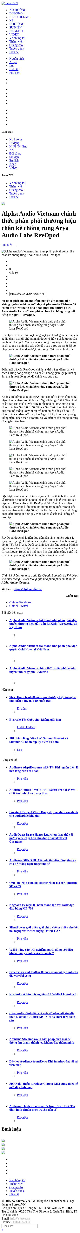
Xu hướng (15, 139)
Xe (11, 150)
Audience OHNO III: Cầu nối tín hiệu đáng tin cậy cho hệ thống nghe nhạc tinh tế (42, 862)
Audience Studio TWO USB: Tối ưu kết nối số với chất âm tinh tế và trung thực (42, 791)
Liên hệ (14, 52)
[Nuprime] (3, 1149)
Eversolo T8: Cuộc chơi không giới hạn (35, 719)
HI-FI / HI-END (19, 17)
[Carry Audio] (3, 1145)
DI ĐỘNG (16, 13)
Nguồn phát (16, 58)
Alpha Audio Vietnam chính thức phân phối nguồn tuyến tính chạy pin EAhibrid (42, 670)
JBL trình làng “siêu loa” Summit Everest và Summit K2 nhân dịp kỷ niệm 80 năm (38, 740)
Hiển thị (14, 69)
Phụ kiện (14, 72)
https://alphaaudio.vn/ (28, 589)
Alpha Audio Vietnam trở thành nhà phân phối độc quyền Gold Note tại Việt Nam (43, 647)
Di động (14, 143)
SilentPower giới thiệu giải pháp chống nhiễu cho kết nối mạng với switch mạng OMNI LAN (43, 929)
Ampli (13, 62)
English (14, 160)
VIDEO (14, 34)
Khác (12, 164)
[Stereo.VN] (10, 3)
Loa (11, 65)
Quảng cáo (16, 45)
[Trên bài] (3, 204)
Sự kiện (14, 157)
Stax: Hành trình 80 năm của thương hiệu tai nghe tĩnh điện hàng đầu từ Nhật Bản (42, 699)
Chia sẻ (20, 602)
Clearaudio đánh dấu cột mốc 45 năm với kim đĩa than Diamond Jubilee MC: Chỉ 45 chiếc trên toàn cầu (42, 1017)
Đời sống (15, 153)
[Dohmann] (3, 1141)
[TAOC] (3, 1153)
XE (11, 20)
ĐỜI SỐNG (16, 24)
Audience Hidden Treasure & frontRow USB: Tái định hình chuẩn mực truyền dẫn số (42, 1107)
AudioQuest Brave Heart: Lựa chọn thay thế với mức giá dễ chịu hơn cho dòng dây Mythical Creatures (41, 838)
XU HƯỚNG (17, 10)
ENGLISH (16, 31)
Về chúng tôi (17, 38)
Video (13, 167)
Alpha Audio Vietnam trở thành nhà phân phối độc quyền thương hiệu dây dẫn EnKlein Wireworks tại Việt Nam (43, 623)
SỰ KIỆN (15, 27)
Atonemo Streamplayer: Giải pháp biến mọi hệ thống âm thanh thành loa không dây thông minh (41, 1040)
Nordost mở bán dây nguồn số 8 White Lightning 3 (42, 994)
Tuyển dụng (16, 48)
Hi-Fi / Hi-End (18, 146)
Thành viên (16, 41)
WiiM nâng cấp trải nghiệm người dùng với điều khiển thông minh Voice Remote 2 (41, 951)
